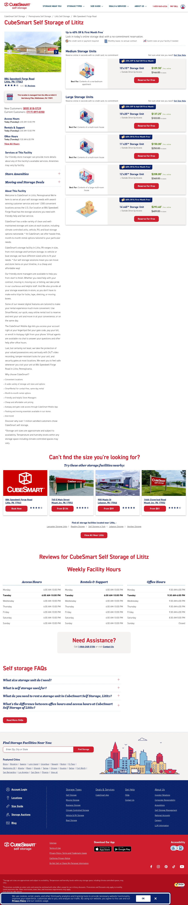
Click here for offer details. (12, 892)
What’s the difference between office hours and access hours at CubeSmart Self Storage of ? (58, 705)
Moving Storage (72, 800)
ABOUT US (139, 6)
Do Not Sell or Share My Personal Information (69, 863)
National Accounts (162, 815)
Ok (143, 898)
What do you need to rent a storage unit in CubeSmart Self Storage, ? (58, 695)
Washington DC (9, 768)
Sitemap (52, 843)
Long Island (33, 764)
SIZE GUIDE (95, 6)
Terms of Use (55, 848)
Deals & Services (105, 789)
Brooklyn (14, 764)
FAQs (127, 795)
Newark (54, 764)
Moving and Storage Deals (24, 182)
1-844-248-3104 (86, 646)
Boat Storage (71, 820)
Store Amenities (17, 173)
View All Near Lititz (94, 535)
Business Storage (73, 805)
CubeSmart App (102, 795)
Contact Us (108, 646)
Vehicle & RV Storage (75, 815)
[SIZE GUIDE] (102, 6)
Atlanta (21, 768)
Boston (63, 764)
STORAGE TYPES (74, 6)
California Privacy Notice (59, 858)
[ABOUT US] (145, 6)
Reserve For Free (146, 80)
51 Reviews (30, 85)
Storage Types (74, 789)
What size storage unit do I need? (27, 680)
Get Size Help (180, 55)
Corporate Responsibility (165, 800)
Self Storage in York (96, 526)
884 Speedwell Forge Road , (19, 80)
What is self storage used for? (25, 688)
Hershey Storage (134, 526)
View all (54, 772)
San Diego (35, 772)
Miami (28, 768)
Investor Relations (162, 795)
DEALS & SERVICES (117, 6)
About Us (160, 789)
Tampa (45, 768)
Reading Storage (78, 526)
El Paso (71, 764)
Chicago (54, 768)
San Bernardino (9, 772)
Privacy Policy (19, 900)
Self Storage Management (166, 810)
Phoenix (45, 772)
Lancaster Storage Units (57, 526)
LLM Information (162, 825)
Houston (63, 768)
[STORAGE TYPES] (83, 6)
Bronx (5, 764)
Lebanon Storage (116, 526)
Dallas (71, 768)
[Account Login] (184, 6)
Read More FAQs (15, 720)
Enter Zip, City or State (17, 749)
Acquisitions (160, 805)
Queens (23, 764)
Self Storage (71, 795)
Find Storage (83, 749)
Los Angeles (23, 772)
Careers (158, 820)
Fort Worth (81, 768)
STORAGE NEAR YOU (52, 6)
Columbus (45, 764)
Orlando (37, 768)
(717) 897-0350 (36, 112)
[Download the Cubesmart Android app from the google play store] (122, 849)
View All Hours (11, 143)
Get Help (130, 789)
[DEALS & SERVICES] (127, 6)
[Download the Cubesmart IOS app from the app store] (103, 849)
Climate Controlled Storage (77, 810)
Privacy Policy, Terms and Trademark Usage (68, 853)
